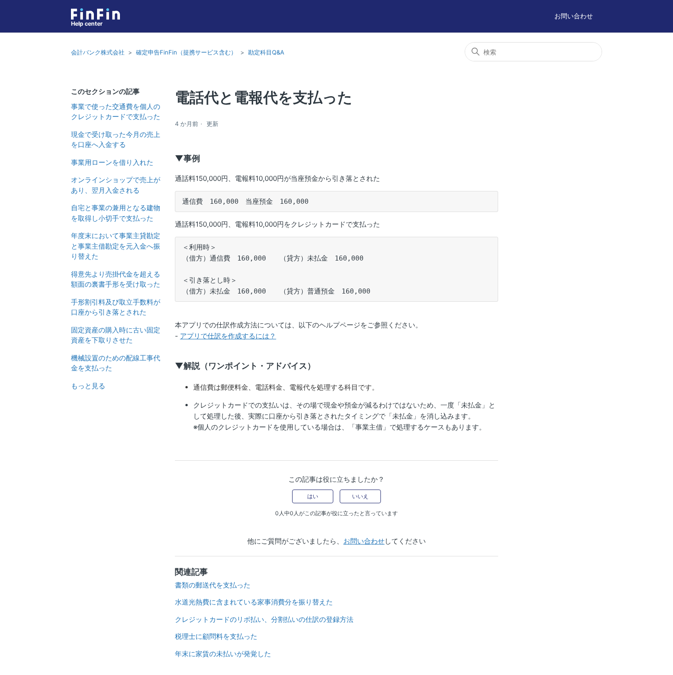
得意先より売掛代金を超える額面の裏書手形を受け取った (115, 279)
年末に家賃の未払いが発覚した (223, 653)
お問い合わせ (573, 16)
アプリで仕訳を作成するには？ (228, 336)
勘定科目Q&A (266, 52)
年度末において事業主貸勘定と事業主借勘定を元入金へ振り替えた (115, 246)
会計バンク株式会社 (98, 52)
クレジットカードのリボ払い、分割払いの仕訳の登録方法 (264, 619)
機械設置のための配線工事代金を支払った (115, 363)
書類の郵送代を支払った (212, 585)
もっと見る (88, 385)
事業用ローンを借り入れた (112, 162)
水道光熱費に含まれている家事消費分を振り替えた (254, 602)
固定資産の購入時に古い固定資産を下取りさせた (115, 335)
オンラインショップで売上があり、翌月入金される (115, 185)
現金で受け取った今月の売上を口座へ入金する (115, 139)
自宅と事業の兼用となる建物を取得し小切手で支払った (115, 213)
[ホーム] (95, 14)
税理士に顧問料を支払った (216, 636)
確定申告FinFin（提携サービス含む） (186, 52)
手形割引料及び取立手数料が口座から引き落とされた (115, 307)
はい (312, 496)
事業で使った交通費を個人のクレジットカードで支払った (115, 111)
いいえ (360, 496)
